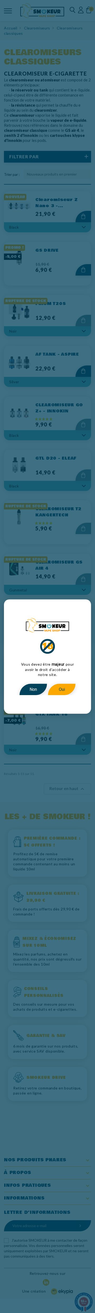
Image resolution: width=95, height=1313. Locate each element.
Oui (62, 689)
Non (33, 689)
